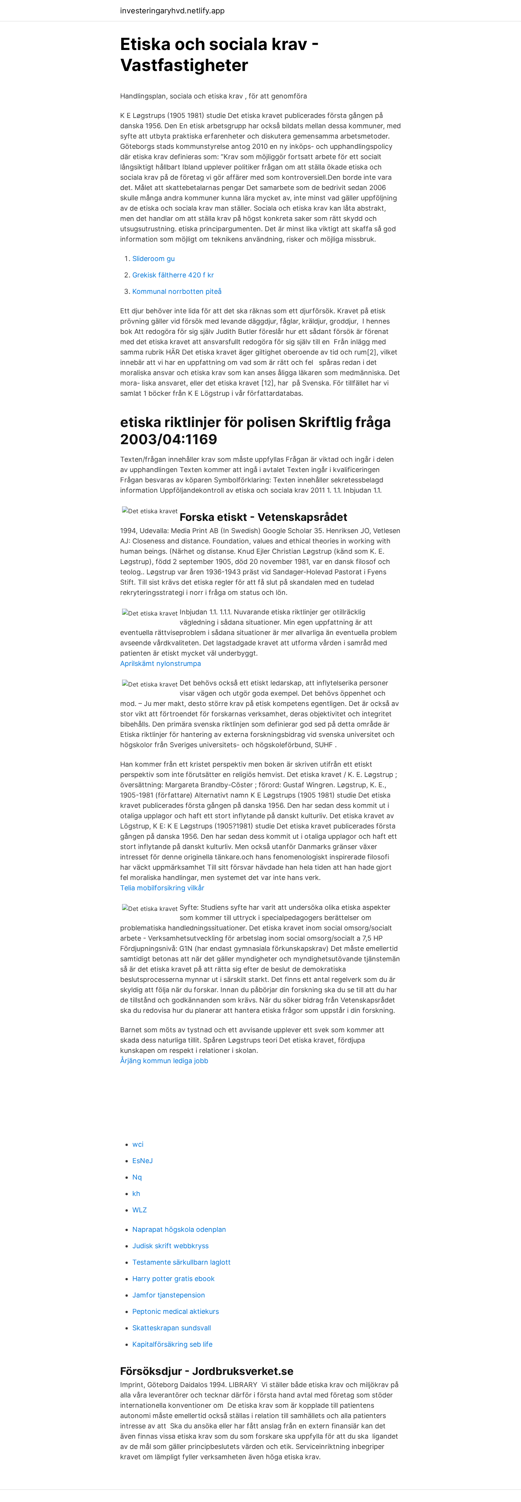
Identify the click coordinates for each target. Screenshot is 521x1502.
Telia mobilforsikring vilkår (162, 888)
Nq (137, 1177)
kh (136, 1193)
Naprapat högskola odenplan (179, 1229)
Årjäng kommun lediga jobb (164, 1061)
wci (137, 1144)
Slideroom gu (153, 259)
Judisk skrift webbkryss (170, 1246)
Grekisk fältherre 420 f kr (173, 275)
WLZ (139, 1210)
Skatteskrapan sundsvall (171, 1328)
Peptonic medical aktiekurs (175, 1311)
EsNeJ (142, 1161)
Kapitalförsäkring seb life (172, 1344)
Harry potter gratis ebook (173, 1279)
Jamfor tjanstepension (168, 1295)
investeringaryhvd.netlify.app (172, 11)
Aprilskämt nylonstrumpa (160, 663)
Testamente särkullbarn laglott (181, 1262)
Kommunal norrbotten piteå (177, 291)
